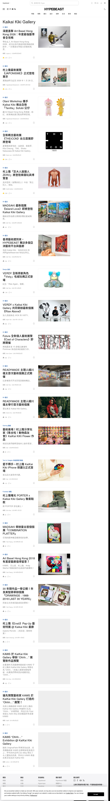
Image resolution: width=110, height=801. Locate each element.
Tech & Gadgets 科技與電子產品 (13, 460)
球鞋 (38, 14)
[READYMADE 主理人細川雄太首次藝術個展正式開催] (54, 377)
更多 (69, 14)
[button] (24, 57)
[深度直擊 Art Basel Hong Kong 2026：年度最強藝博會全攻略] (54, 42)
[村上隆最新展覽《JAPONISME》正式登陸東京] (54, 77)
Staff (7, 720)
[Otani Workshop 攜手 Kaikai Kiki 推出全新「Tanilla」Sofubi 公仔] (54, 110)
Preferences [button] (33, 795)
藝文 (45, 14)
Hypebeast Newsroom (12, 85)
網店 (75, 14)
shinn (7, 762)
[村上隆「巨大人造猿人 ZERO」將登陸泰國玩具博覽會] (54, 180)
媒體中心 (59, 783)
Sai (7, 448)
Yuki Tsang (9, 542)
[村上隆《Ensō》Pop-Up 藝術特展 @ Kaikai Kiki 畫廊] (54, 631)
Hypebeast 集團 (61, 780)
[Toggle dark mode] (105, 9)
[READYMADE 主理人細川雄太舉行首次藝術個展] (54, 407)
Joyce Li (8, 53)
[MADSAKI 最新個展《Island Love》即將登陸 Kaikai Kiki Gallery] (54, 214)
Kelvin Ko (9, 413)
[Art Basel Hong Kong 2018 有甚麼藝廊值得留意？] (54, 565)
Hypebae (41, 786)
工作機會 (59, 786)
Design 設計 (6, 269)
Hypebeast (41, 780)
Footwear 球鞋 (7, 492)
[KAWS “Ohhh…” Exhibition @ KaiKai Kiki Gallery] (54, 749)
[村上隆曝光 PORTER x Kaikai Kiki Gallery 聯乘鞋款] (54, 503)
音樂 (57, 14)
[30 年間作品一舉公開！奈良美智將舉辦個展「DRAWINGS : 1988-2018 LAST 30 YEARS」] (54, 598)
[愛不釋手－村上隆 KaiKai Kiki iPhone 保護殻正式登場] (54, 471)
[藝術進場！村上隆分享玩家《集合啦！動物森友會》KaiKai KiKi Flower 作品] (54, 439)
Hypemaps (41, 783)
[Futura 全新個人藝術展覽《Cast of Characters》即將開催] (54, 345)
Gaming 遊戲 (7, 426)
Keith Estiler (9, 189)
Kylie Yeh (9, 319)
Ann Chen (9, 353)
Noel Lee (9, 155)
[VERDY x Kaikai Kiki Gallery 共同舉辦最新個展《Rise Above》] (54, 312)
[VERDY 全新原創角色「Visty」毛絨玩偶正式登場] (54, 281)
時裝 (32, 14)
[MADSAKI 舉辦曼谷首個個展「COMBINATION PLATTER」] (54, 534)
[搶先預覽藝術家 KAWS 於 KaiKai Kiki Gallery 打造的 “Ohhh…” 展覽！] (54, 708)
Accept (96, 794)
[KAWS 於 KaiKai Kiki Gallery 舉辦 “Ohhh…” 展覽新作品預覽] (54, 666)
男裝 (21, 780)
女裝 (21, 783)
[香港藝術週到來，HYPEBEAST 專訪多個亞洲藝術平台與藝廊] (54, 248)
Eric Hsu (8, 510)
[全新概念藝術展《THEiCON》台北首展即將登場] (54, 145)
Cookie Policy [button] (69, 793)
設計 (51, 14)
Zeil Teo (8, 223)
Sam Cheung (10, 637)
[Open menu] (4, 9)
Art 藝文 (5, 27)
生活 (63, 14)
